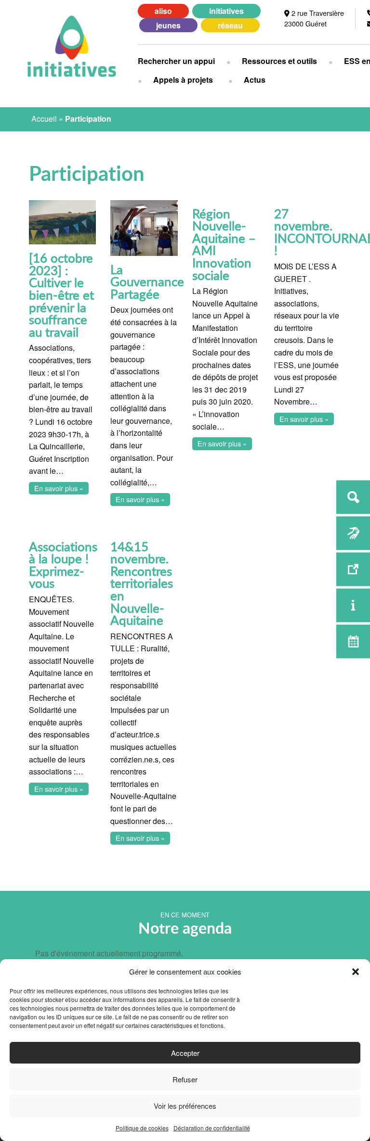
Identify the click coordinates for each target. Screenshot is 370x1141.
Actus (254, 79)
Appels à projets (183, 79)
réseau (230, 25)
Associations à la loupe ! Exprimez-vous (63, 565)
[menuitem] (182, 61)
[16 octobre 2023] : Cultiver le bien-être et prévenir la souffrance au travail (61, 294)
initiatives (226, 10)
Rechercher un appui (176, 60)
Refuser (185, 1079)
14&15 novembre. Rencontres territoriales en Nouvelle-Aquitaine (141, 583)
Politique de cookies (142, 1128)
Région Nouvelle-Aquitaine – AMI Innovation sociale (224, 244)
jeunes (168, 25)
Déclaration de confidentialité (211, 1128)
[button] (355, 971)
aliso (163, 10)
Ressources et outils (279, 60)
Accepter (185, 1053)
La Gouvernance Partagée (147, 281)
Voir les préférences (185, 1106)
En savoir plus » (58, 488)
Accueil (44, 118)
